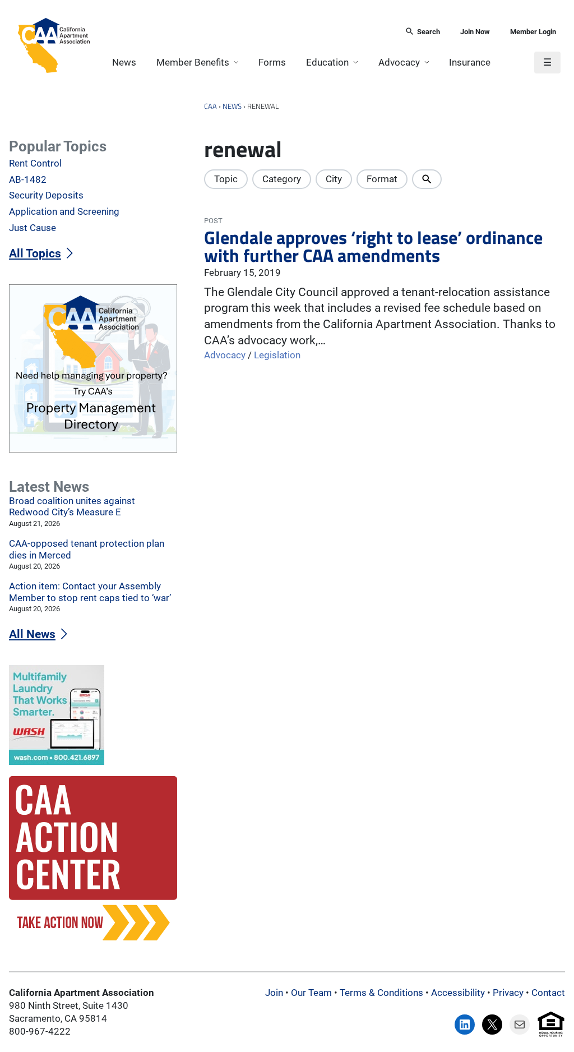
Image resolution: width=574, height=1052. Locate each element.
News (124, 62)
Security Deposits (46, 195)
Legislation (277, 355)
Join (274, 993)
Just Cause (32, 228)
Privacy (508, 993)
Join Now (475, 31)
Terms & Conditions (381, 993)
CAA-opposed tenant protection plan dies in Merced (86, 549)
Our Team (311, 993)
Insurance (469, 62)
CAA (210, 106)
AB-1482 (28, 179)
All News (32, 634)
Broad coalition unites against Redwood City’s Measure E (72, 507)
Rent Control (35, 163)
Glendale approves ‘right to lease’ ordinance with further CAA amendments (373, 247)
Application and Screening (64, 211)
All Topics (35, 253)
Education (327, 62)
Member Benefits (192, 62)
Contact (548, 993)
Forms (272, 62)
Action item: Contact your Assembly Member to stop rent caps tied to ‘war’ (90, 592)
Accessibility (458, 993)
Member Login (533, 31)
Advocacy (399, 62)
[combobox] (243, 32)
